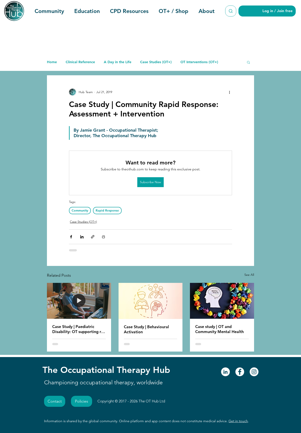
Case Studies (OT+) (156, 62)
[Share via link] (93, 237)
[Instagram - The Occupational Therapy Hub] (254, 371)
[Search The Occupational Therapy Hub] (230, 11)
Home (52, 62)
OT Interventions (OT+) (199, 62)
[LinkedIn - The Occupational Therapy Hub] (225, 371)
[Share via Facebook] (71, 237)
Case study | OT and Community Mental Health (219, 329)
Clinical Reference (80, 62)
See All (249, 275)
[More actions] (229, 92)
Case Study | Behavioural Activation (146, 329)
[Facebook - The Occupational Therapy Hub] (239, 371)
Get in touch (238, 421)
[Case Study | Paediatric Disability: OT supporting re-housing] (79, 301)
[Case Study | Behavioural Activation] (151, 301)
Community (80, 210)
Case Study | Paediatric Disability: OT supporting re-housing (78, 329)
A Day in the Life (117, 62)
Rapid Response (107, 210)
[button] (49, 11)
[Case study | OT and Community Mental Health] (222, 301)
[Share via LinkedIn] (82, 237)
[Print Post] (103, 237)
